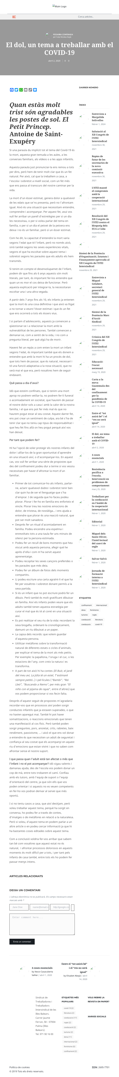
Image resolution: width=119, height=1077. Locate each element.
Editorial (97, 521)
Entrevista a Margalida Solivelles (99, 117)
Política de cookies (19, 1067)
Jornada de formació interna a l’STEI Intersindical (99, 577)
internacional (101, 605)
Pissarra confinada (63, 34)
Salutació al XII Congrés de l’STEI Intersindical (100, 136)
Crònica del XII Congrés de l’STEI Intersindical (100, 341)
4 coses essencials (98, 456)
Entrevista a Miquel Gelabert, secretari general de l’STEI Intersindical (99, 287)
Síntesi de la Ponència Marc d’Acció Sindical (100, 316)
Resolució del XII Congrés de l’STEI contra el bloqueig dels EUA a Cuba (100, 222)
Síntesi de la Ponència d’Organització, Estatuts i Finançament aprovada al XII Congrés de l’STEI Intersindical (94, 260)
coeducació (86, 619)
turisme (84, 615)
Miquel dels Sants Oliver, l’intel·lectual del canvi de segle (100, 540)
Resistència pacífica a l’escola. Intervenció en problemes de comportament (100, 477)
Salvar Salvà (99, 558)
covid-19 (98, 624)
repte (94, 615)
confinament (86, 605)
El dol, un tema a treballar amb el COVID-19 (101, 438)
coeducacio (86, 624)
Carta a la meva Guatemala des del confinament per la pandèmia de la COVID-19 (100, 391)
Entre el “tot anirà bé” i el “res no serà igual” (99, 418)
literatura (99, 619)
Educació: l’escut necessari (97, 365)
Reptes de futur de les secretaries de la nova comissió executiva (100, 164)
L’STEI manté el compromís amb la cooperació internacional (100, 194)
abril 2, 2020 (54, 60)
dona (83, 610)
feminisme (94, 610)
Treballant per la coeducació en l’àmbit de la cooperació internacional (100, 503)
